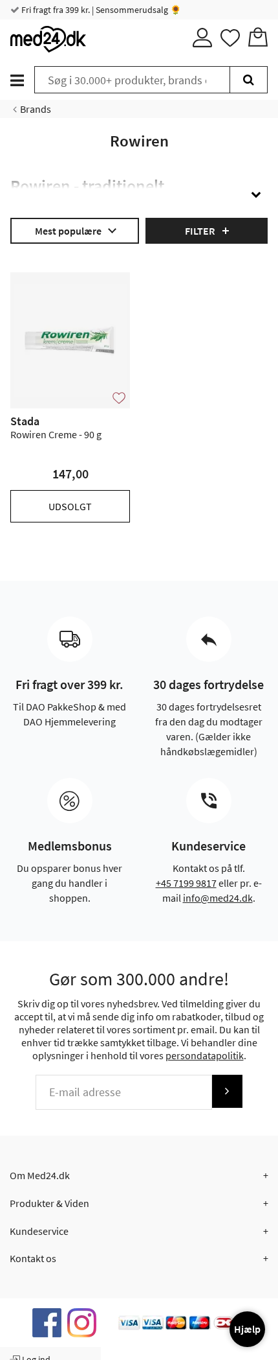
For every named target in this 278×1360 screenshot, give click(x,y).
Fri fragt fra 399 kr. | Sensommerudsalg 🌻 (100, 10)
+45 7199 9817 (186, 882)
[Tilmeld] (226, 1091)
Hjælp (247, 1328)
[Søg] (249, 79)
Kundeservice (39, 1231)
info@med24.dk (218, 897)
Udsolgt (70, 506)
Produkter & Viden (49, 1203)
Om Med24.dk (40, 1175)
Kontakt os (33, 1258)
